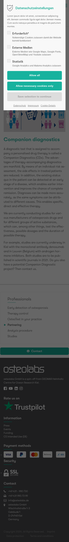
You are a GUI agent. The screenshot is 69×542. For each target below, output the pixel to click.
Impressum (33, 105)
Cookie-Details (48, 105)
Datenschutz (19, 105)
